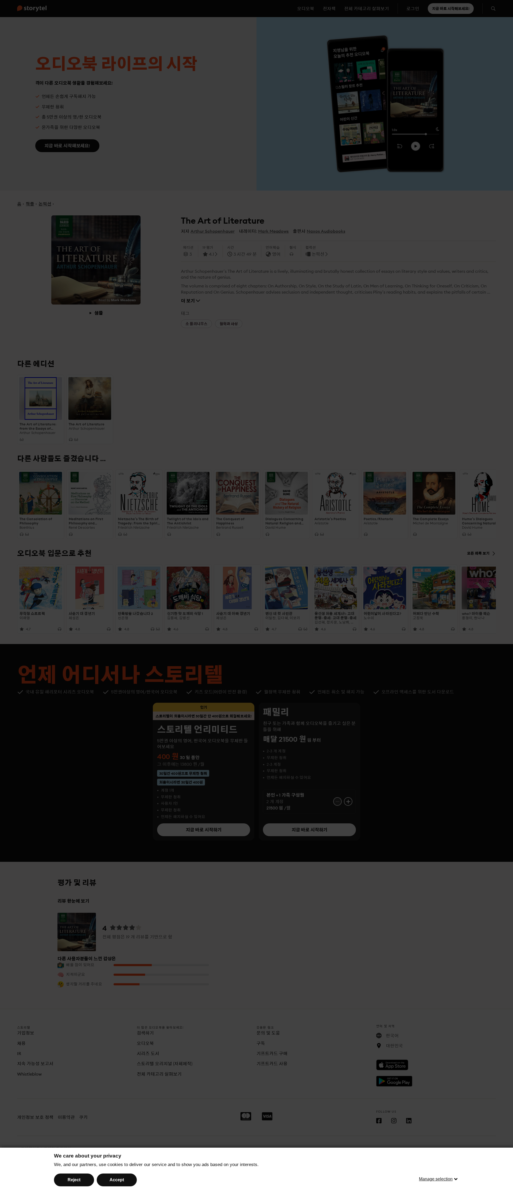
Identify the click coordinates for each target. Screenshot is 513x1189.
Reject (74, 1180)
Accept (117, 1180)
